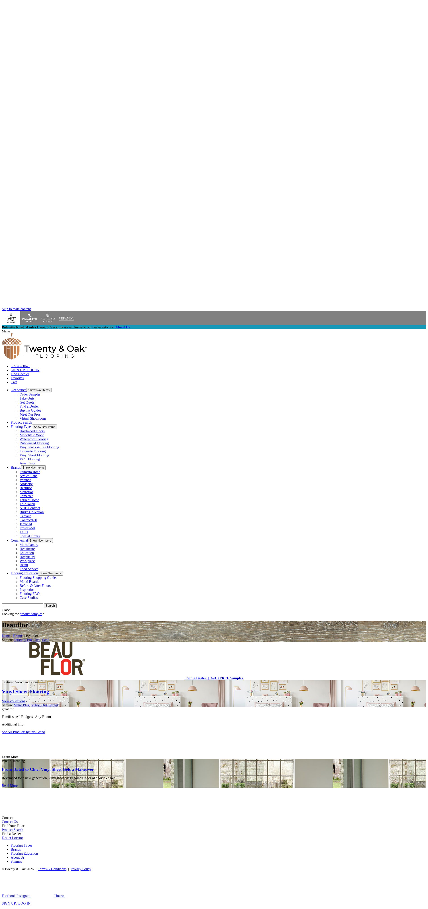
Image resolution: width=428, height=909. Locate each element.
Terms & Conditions (52, 869)
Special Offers (30, 536)
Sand (45, 640)
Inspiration (27, 590)
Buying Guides (30, 410)
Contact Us (10, 822)
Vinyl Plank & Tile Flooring (39, 447)
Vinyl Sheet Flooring (34, 455)
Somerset (26, 496)
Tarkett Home (29, 500)
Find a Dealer (29, 406)
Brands (16, 467)
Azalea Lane (28, 476)
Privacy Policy (81, 869)
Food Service (29, 569)
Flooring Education (24, 573)
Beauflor (26, 488)
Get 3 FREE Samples (226, 678)
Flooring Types (21, 427)
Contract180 (28, 520)
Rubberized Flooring (34, 443)
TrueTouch (27, 504)
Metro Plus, (22, 705)
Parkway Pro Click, (27, 640)
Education (27, 553)
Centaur (25, 516)
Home (6, 636)
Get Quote (27, 402)
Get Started (19, 390)
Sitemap (16, 861)
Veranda (25, 480)
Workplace (27, 561)
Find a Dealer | (197, 678)
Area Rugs (27, 463)
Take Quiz (27, 398)
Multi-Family (29, 545)
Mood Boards (29, 581)
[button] (39, 390)
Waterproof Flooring (34, 439)
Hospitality (27, 557)
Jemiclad (26, 524)
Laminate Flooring (33, 451)
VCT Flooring (30, 459)
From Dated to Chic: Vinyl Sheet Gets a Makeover (48, 769)
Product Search (21, 422)
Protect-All (27, 528)
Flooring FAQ (30, 594)
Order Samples (30, 394)
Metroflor (26, 492)
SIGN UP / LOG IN (25, 370)
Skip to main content (16, 309)
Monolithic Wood (32, 435)
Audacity (26, 484)
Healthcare (27, 549)
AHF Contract (30, 508)
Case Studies (29, 598)
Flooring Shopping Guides (38, 577)
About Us (122, 327)
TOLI (24, 532)
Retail (24, 565)
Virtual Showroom (33, 418)
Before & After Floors (35, 585)
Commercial (19, 540)
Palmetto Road (30, 472)
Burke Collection (32, 512)
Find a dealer (20, 374)
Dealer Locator (12, 838)
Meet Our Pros (30, 414)
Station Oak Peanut (44, 705)
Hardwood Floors (32, 431)
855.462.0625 (20, 366)
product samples (31, 614)
